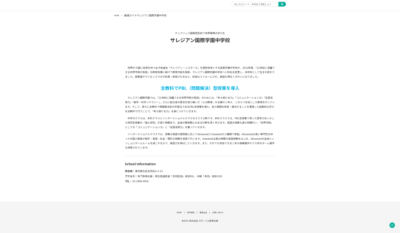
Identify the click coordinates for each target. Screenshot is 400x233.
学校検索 (190, 212)
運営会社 (203, 212)
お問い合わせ (217, 212)
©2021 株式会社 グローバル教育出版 (200, 220)
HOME (116, 15)
